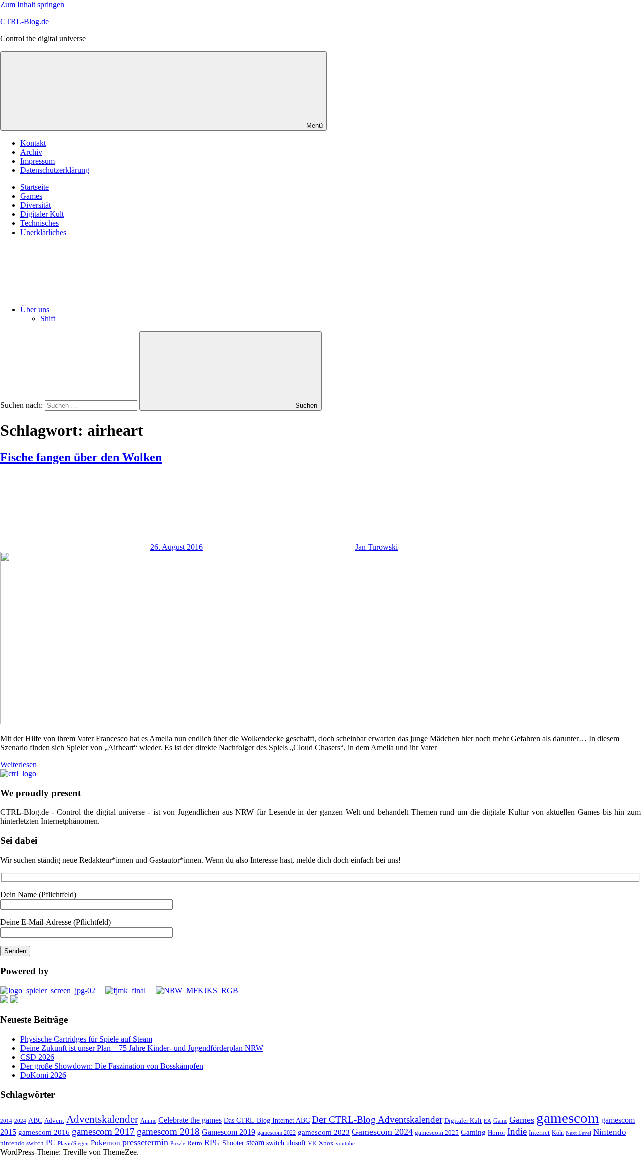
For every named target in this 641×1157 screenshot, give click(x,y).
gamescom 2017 (103, 1131)
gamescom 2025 (437, 1132)
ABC (35, 1120)
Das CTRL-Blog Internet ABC (267, 1120)
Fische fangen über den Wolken (81, 457)
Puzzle (177, 1143)
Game (500, 1120)
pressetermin (145, 1142)
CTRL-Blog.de (24, 21)
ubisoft (296, 1143)
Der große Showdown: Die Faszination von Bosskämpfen (111, 1066)
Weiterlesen (18, 764)
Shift (47, 318)
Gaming (473, 1132)
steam (255, 1142)
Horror (496, 1132)
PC (51, 1142)
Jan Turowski (376, 547)
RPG (212, 1142)
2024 (20, 1121)
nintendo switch (22, 1143)
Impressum (37, 161)
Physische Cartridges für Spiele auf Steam (86, 1039)
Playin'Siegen (73, 1143)
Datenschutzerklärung (54, 170)
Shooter (233, 1143)
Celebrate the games (190, 1120)
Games (31, 196)
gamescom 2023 (324, 1132)
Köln (558, 1133)
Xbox (326, 1143)
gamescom (567, 1118)
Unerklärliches (43, 232)
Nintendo (609, 1132)
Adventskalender (102, 1119)
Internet (539, 1132)
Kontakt (33, 143)
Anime (148, 1121)
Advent (54, 1120)
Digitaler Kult (42, 214)
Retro (194, 1143)
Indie (517, 1131)
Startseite (34, 187)
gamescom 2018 (168, 1131)
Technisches (39, 223)
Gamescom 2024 (382, 1132)
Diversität (35, 205)
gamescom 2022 (276, 1132)
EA (487, 1121)
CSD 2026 (37, 1057)
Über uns (34, 309)
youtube (345, 1143)
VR (312, 1143)
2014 (6, 1121)
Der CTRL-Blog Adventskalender (377, 1119)
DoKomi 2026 (43, 1075)
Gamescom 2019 (228, 1132)
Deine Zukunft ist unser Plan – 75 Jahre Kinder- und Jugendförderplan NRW (141, 1048)
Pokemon (105, 1143)
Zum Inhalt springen (32, 4)
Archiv (31, 152)
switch (275, 1143)
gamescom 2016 (44, 1132)
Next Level (578, 1133)
